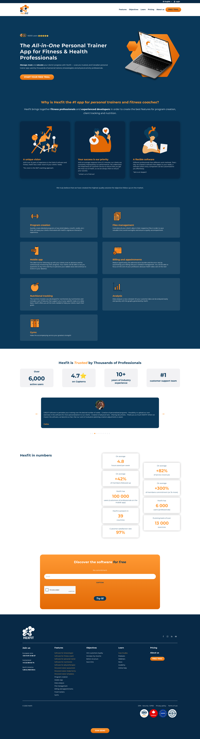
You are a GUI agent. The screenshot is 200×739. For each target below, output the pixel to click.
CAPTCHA (100, 582)
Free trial (173, 10)
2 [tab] (92, 433)
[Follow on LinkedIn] (171, 636)
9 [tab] (107, 433)
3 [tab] (94, 433)
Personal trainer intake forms (65, 671)
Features (123, 10)
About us (160, 10)
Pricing (151, 10)
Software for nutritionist (63, 662)
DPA (139, 706)
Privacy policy (161, 706)
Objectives (133, 10)
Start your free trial (37, 77)
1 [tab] (90, 433)
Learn (143, 10)
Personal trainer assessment (64, 668)
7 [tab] (103, 433)
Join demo (100, 731)
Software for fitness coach (64, 656)
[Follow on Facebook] (163, 636)
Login (178, 1)
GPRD (151, 706)
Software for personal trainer (65, 659)
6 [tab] (101, 433)
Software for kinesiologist (63, 653)
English (167, 1)
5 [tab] (98, 433)
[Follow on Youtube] (176, 636)
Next (162, 414)
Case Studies (123, 653)
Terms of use (173, 706)
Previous (38, 414)
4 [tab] (96, 433)
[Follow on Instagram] (167, 636)
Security (145, 706)
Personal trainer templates (64, 674)
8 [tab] (105, 433)
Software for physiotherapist (64, 665)
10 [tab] (109, 433)
